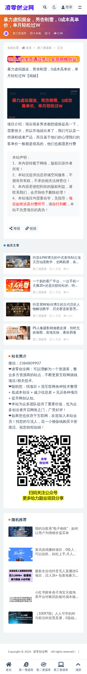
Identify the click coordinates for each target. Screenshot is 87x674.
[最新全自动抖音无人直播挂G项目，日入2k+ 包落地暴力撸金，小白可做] (20, 575)
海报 (16, 228)
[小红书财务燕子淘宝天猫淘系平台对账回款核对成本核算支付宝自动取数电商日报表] (20, 599)
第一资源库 (26, 669)
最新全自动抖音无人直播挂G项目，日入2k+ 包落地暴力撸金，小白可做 (56, 576)
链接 (32, 228)
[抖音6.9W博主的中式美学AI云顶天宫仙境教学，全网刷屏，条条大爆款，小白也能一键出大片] (18, 262)
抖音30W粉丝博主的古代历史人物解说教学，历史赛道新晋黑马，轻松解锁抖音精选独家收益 (56, 309)
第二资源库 (43, 669)
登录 (68, 7)
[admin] (6, 33)
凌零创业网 (40, 651)
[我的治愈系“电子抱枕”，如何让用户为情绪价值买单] (20, 532)
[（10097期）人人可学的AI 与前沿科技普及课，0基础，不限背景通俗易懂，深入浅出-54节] (20, 618)
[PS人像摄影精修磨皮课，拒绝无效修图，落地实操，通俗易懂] (18, 333)
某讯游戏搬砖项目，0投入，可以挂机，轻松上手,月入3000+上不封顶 (56, 554)
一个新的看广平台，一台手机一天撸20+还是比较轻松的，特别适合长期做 (56, 286)
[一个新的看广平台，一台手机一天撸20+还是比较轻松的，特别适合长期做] (18, 285)
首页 (29, 47)
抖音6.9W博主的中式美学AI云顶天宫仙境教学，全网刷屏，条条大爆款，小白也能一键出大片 (57, 262)
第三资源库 (19, 33)
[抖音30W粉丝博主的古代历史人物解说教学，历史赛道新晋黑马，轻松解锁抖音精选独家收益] (18, 309)
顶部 (78, 669)
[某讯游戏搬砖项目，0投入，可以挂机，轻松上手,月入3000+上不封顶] (20, 554)
